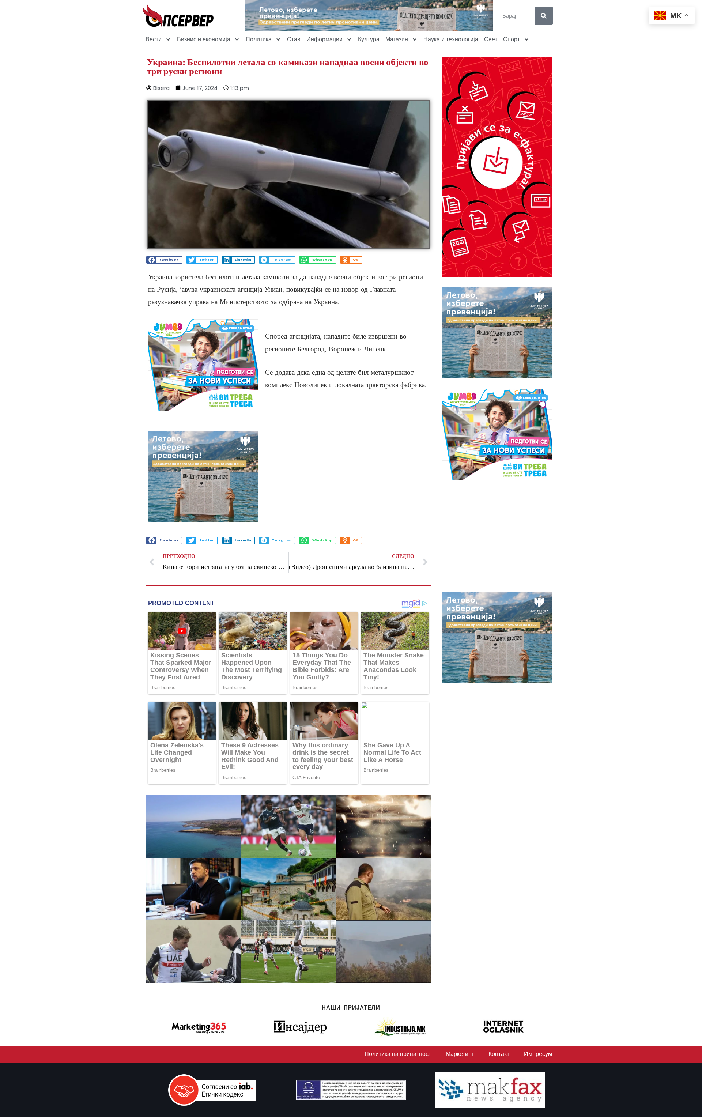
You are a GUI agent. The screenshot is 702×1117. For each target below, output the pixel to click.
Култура (369, 39)
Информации (324, 39)
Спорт (511, 39)
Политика (259, 39)
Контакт (498, 1054)
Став (294, 39)
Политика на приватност (398, 1054)
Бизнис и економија (203, 39)
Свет (490, 39)
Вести (154, 39)
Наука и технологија (450, 39)
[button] (164, 260)
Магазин (396, 39)
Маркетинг (460, 1054)
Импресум (538, 1054)
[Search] (544, 16)
